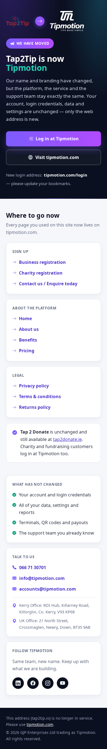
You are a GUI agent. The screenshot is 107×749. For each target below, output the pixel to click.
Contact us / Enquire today (48, 284)
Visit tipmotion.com (57, 157)
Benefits (28, 340)
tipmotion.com (40, 724)
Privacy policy (34, 386)
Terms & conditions (40, 396)
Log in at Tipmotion (57, 139)
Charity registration (41, 273)
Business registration (42, 262)
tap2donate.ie (67, 439)
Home (25, 318)
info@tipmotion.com (42, 578)
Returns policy (34, 407)
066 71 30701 (32, 567)
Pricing (26, 351)
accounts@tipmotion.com (47, 589)
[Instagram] (48, 683)
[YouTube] (62, 683)
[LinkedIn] (18, 683)
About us (29, 329)
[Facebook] (33, 683)
